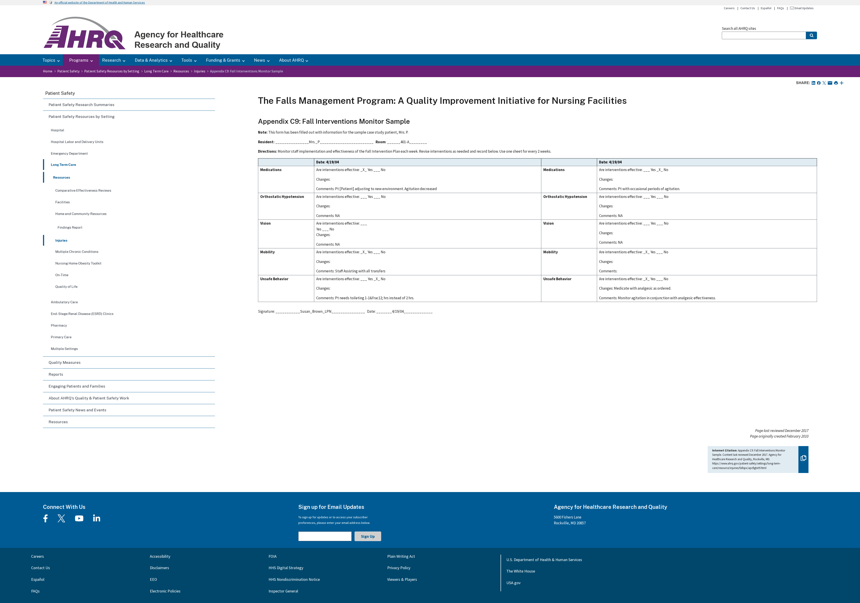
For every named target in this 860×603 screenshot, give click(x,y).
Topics (49, 60)
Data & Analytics (151, 60)
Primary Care (61, 337)
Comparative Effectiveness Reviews (83, 190)
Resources (181, 71)
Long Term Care (156, 71)
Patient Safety (68, 71)
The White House (520, 571)
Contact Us (747, 8)
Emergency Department (69, 153)
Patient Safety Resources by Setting (111, 71)
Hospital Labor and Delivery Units (77, 142)
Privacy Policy (398, 567)
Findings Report (70, 227)
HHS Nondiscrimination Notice (294, 579)
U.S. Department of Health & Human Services (544, 559)
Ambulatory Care (64, 302)
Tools (186, 60)
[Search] (811, 35)
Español (766, 8)
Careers (729, 8)
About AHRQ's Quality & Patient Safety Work (89, 398)
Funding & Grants (223, 60)
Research (111, 60)
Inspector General (283, 591)
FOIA (273, 556)
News (259, 60)
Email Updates (804, 8)
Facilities (62, 202)
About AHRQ (291, 60)
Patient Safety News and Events (77, 410)
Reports (56, 374)
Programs (78, 60)
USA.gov (513, 582)
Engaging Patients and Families (77, 386)
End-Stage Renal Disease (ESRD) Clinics (82, 314)
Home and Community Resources (81, 214)
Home (47, 71)
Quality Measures (65, 362)
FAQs (780, 8)
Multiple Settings (64, 349)
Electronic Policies (165, 591)
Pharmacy (59, 325)
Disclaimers (159, 567)
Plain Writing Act (401, 556)
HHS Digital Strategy (286, 567)
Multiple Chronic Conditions (77, 251)
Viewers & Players (402, 579)
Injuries (199, 71)
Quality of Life (66, 286)
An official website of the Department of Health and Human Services (99, 2)
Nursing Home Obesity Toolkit (78, 263)
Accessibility (160, 556)
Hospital (57, 130)
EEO (153, 579)
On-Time (61, 275)
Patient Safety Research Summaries (81, 104)
